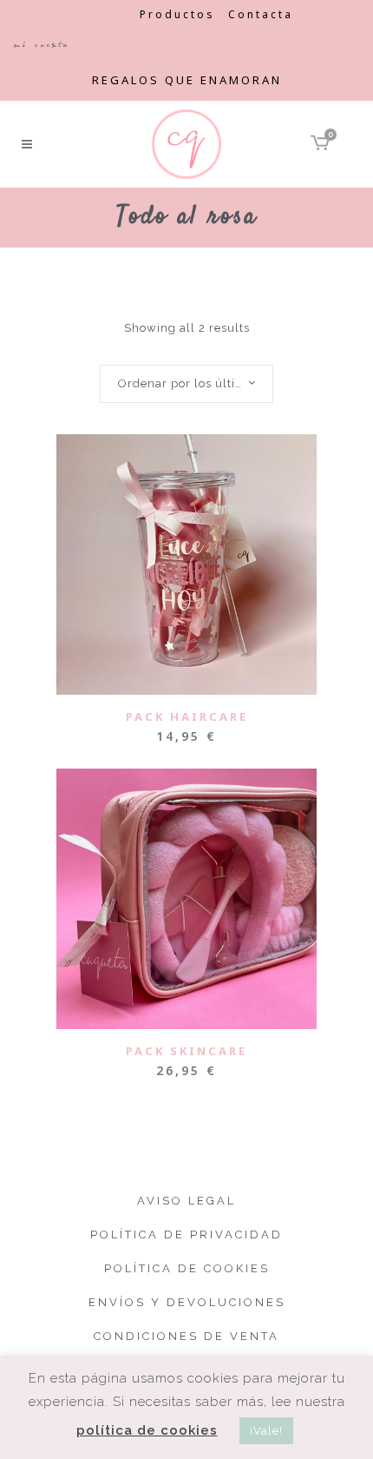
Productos (177, 14)
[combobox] (186, 384)
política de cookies (147, 1430)
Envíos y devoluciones (186, 1302)
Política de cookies (187, 1268)
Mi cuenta (41, 44)
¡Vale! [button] (266, 1430)
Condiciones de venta (186, 1336)
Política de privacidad (186, 1234)
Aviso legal (186, 1200)
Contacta (260, 14)
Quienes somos (70, 14)
